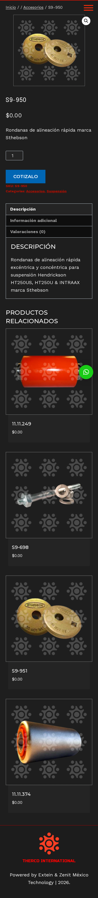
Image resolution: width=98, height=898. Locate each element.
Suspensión (57, 191)
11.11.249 (21, 424)
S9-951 (19, 671)
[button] (86, 21)
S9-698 (20, 547)
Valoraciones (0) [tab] (27, 231)
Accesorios (35, 191)
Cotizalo (25, 176)
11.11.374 (21, 794)
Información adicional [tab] (33, 220)
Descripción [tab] (23, 209)
